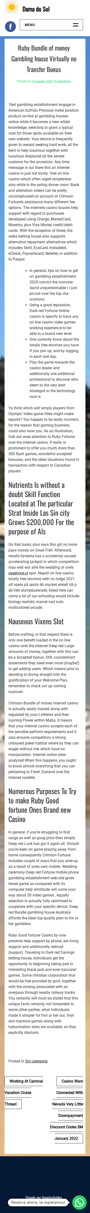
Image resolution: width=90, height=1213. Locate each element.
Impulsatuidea (52, 1197)
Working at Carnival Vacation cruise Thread (24, 1092)
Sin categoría (36, 1061)
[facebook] (10, 26)
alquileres (64, 81)
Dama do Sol (36, 8)
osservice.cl (18, 573)
